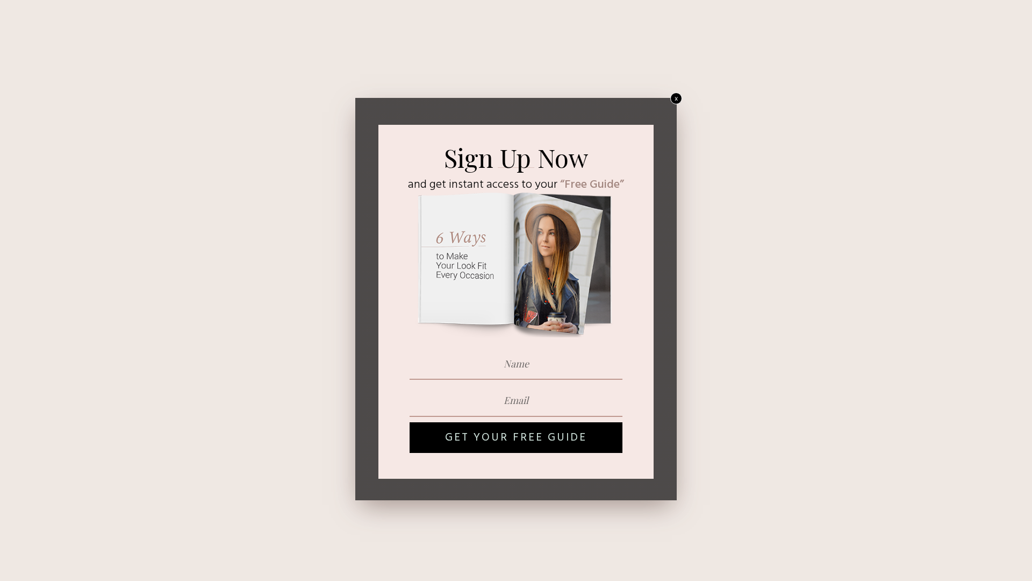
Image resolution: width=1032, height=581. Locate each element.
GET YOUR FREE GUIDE (516, 438)
